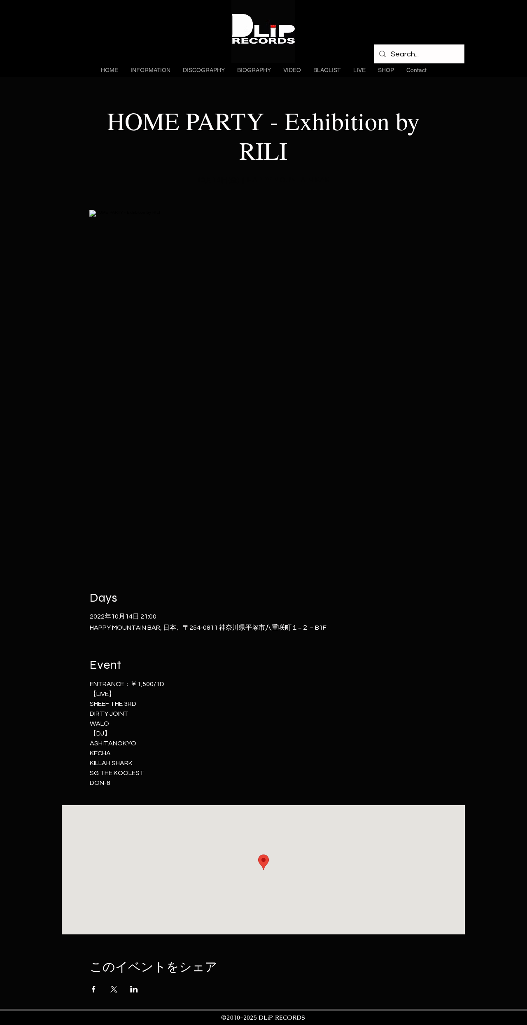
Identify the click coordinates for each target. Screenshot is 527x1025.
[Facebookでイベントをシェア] (94, 989)
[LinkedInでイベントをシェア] (134, 989)
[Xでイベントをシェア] (114, 989)
